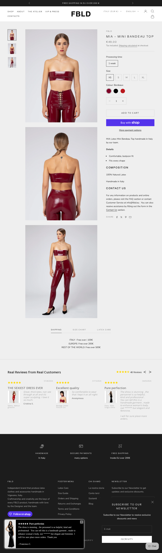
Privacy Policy (64, 514)
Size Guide (63, 493)
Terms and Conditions (68, 508)
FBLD (109, 31)
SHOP (11, 11)
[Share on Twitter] (121, 217)
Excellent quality (67, 388)
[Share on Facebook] (117, 217)
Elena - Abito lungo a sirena (110, 406)
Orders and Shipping (68, 498)
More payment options (130, 130)
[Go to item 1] (12, 35)
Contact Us (111, 209)
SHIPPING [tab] (56, 330)
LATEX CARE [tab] (104, 330)
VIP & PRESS (52, 11)
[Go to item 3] (12, 62)
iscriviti (127, 539)
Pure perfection (115, 388)
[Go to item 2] (12, 48)
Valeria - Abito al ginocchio (14, 406)
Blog (91, 503)
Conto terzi (94, 493)
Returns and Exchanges (69, 503)
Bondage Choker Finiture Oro (62, 406)
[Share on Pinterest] (126, 217)
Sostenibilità (95, 498)
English (131, 11)
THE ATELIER (35, 11)
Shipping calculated (128, 45)
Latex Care (63, 488)
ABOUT (21, 11)
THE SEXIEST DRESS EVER (25, 388)
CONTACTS (14, 16)
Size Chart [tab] (79, 330)
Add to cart (130, 113)
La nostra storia (96, 488)
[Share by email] (130, 217)
